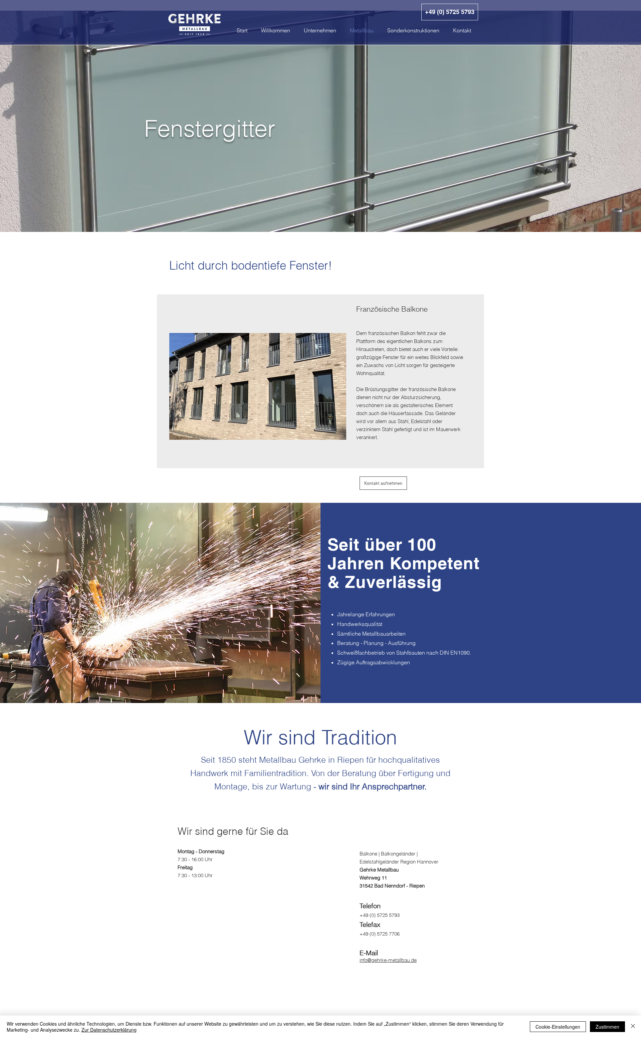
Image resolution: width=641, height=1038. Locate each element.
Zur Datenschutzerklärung (109, 1029)
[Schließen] (633, 1027)
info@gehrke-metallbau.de (388, 960)
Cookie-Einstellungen (558, 1026)
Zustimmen (607, 1026)
